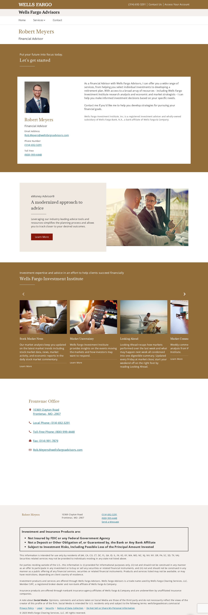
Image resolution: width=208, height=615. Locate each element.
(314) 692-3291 (137, 4)
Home (22, 20)
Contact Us (155, 4)
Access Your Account (177, 4)
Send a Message (110, 521)
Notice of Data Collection (70, 608)
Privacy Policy (27, 608)
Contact (57, 20)
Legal (39, 608)
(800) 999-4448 (109, 518)
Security (50, 608)
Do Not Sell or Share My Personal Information (110, 608)
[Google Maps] (154, 426)
